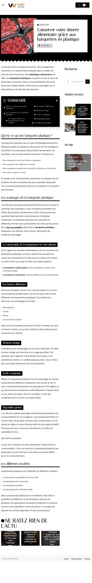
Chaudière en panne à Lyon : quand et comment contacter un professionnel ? (30, 537)
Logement (74, 157)
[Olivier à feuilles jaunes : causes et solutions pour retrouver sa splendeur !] (70, 111)
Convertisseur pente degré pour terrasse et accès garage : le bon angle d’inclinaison (83, 128)
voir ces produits (14, 227)
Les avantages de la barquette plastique (17, 113)
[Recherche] (79, 5)
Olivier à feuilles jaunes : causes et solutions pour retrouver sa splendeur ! (83, 112)
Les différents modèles (42, 123)
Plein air (83, 106)
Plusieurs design (42, 110)
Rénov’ (82, 122)
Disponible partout (43, 119)
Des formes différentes (45, 106)
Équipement (45, 46)
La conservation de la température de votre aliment (16, 121)
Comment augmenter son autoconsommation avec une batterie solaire (52, 537)
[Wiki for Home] (16, 5)
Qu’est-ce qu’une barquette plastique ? (16, 107)
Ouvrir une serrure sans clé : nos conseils (77, 163)
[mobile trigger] (4, 5)
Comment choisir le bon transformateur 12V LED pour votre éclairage (10, 537)
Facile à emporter (43, 115)
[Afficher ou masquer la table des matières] (42, 100)
